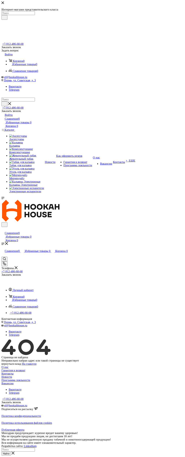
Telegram (14, 89)
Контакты (7, 373)
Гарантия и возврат (13, 370)
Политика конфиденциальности (21, 416)
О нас (4, 367)
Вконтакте (15, 86)
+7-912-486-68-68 (12, 43)
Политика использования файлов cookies (26, 422)
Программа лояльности (15, 380)
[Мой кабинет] (3, 229)
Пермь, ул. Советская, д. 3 (20, 80)
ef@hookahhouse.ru (15, 77)
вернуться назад (11, 363)
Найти (6, 453)
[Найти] (4, 17)
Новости (6, 376)
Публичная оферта (12, 429)
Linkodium (30, 446)
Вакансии (7, 383)
